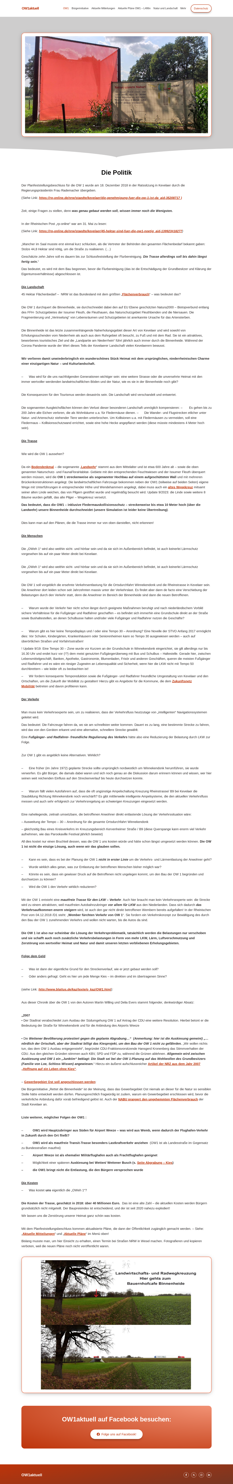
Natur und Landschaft (165, 8)
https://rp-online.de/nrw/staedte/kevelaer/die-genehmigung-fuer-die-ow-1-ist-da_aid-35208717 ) (110, 198)
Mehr (183, 8)
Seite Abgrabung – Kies (154, 1162)
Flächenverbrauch (135, 294)
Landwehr (88, 467)
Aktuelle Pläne (75, 1234)
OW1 (66, 8)
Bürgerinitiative (80, 8)
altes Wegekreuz (180, 487)
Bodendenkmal (42, 467)
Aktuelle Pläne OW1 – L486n (134, 8)
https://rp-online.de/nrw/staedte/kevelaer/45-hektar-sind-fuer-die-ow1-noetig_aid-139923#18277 (110, 231)
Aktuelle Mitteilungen (103, 8)
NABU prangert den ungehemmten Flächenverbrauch (158, 1099)
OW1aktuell (30, 8)
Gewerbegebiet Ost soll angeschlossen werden (59, 1082)
